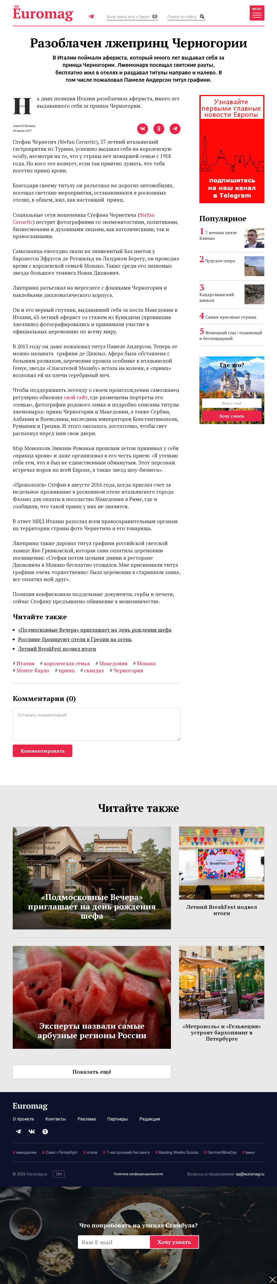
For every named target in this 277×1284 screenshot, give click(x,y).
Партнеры (117, 1119)
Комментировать (43, 751)
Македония (111, 663)
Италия (23, 663)
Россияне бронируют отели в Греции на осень (75, 639)
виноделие (25, 1152)
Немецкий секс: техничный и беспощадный (230, 335)
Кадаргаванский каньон (216, 297)
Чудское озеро (220, 261)
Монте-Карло (31, 670)
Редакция (150, 1119)
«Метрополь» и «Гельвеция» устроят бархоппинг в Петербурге (222, 1032)
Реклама (87, 1119)
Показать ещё (91, 1071)
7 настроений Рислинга (126, 1152)
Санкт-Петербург (60, 1152)
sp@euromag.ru (250, 1174)
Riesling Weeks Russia (176, 1152)
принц (65, 670)
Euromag (43, 13)
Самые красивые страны (230, 317)
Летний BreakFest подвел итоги (57, 648)
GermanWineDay (220, 1152)
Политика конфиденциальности (138, 1174)
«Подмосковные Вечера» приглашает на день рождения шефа (95, 629)
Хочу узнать (231, 416)
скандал (92, 670)
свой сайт (76, 397)
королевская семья (65, 663)
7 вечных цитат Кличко (218, 235)
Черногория (126, 670)
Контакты (55, 1119)
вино (248, 1152)
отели (90, 1152)
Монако (144, 663)
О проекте (23, 1119)
